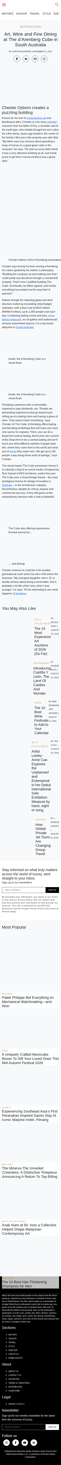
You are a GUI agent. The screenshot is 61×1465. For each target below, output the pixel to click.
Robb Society (15, 1358)
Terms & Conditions (19, 1383)
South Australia (25, 327)
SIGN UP (52, 890)
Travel (35, 13)
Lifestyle (13, 1354)
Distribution (15, 1387)
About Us (13, 1371)
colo (49, 122)
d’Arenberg (20, 593)
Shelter (12, 1350)
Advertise (14, 1379)
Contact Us (14, 1375)
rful (55, 122)
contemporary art (36, 118)
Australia (7, 485)
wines (13, 451)
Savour (21, 13)
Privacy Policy (16, 1404)
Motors (7, 13)
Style (46, 13)
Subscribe (14, 1391)
